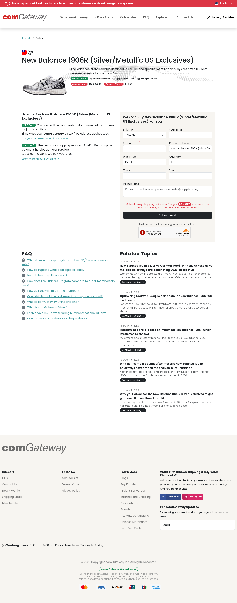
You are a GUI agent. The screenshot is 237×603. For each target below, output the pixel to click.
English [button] (225, 3)
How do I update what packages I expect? (55, 270)
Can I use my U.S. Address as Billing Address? (57, 319)
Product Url (131, 143)
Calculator (128, 17)
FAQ (146, 17)
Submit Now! (167, 215)
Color (126, 170)
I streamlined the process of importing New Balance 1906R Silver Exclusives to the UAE (165, 332)
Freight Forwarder (133, 491)
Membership (10, 503)
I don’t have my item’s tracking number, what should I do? (66, 313)
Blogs (124, 478)
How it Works (11, 491)
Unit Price (130, 157)
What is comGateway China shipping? (53, 302)
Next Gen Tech (131, 528)
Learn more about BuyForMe (39, 158)
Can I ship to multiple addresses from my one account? (65, 296)
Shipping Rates (12, 497)
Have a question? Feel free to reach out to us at (72, 3)
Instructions (131, 184)
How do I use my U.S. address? (47, 275)
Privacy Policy (70, 491)
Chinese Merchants (134, 522)
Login (215, 17)
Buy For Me (128, 484)
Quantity (176, 157)
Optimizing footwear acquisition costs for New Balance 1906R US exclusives (166, 298)
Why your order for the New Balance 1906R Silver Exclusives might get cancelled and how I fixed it (166, 396)
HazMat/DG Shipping (135, 516)
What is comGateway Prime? (47, 307)
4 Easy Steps (104, 17)
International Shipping (136, 497)
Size (171, 170)
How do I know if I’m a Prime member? (53, 291)
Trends (26, 38)
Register (228, 17)
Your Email (176, 130)
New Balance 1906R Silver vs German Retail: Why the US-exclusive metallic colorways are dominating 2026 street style (166, 268)
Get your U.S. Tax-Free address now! (44, 138)
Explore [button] (161, 17)
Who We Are (69, 478)
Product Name (180, 143)
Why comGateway (74, 17)
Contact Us (184, 17)
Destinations (129, 503)
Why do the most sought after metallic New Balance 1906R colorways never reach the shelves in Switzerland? (161, 366)
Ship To (128, 130)
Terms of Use (70, 484)
